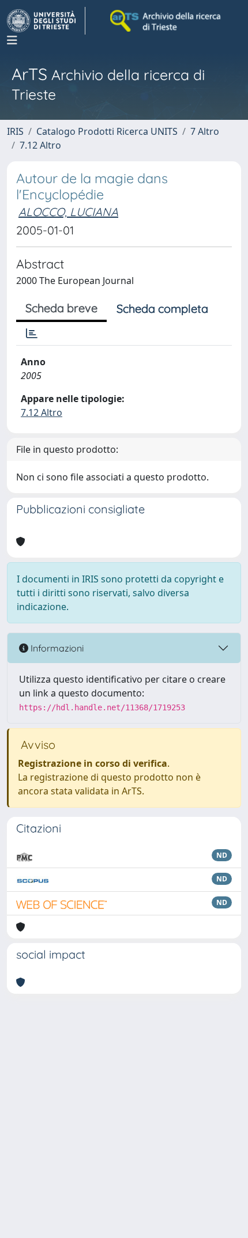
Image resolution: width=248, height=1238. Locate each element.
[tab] (31, 333)
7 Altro (204, 131)
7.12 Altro (40, 145)
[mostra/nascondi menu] (12, 40)
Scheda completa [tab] (162, 308)
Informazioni (56, 648)
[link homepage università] (166, 21)
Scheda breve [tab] (61, 308)
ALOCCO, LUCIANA (68, 212)
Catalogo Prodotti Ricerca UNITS (107, 131)
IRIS (15, 131)
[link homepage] (46, 21)
